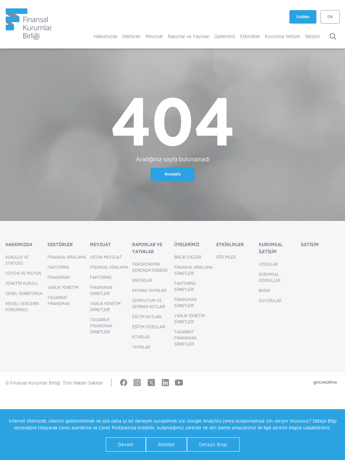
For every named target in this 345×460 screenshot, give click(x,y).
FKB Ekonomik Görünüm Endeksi (150, 267)
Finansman (59, 277)
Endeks (306, 19)
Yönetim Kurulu (21, 283)
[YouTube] (179, 382)
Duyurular (270, 300)
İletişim (312, 36)
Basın (264, 290)
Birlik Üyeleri (187, 257)
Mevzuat (154, 36)
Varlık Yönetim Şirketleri (105, 306)
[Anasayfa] (29, 24)
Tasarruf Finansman (59, 300)
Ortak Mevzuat (106, 257)
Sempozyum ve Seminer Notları (148, 303)
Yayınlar (141, 347)
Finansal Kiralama (67, 257)
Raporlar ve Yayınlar (188, 36)
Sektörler (131, 36)
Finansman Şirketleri (101, 290)
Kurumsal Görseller (269, 277)
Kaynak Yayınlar (149, 290)
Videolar (268, 264)
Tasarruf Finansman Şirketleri (101, 325)
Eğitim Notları (146, 316)
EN (330, 16)
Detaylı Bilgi (213, 444)
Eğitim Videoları (148, 326)
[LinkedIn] (165, 382)
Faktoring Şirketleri (185, 286)
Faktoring (58, 267)
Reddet (166, 444)
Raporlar (142, 280)
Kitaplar (141, 336)
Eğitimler (226, 257)
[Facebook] (123, 382)
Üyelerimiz (225, 36)
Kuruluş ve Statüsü (17, 260)
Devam (126, 444)
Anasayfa (172, 173)
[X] (151, 382)
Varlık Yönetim (63, 287)
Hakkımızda (105, 36)
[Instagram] (137, 382)
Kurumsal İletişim (282, 36)
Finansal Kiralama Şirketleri (193, 270)
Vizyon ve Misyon (23, 273)
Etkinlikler (250, 36)
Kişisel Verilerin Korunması (22, 306)
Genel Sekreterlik (23, 293)
